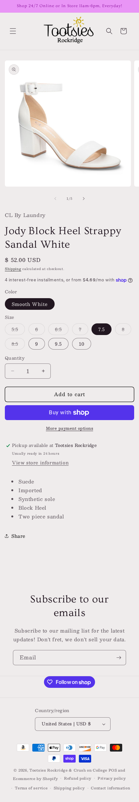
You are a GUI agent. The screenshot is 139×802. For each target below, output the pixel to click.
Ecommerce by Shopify (35, 778)
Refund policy (77, 778)
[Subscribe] (119, 657)
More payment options (69, 428)
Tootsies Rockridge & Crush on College (69, 770)
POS (113, 770)
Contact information (110, 788)
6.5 (62, 330)
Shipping (13, 268)
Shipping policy (69, 788)
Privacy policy (112, 778)
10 (81, 344)
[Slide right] (84, 198)
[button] (13, 31)
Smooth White (30, 304)
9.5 (58, 344)
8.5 (18, 345)
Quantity (15, 358)
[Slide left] (55, 198)
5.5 (18, 330)
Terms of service (31, 788)
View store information (40, 462)
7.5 (101, 329)
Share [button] (18, 536)
